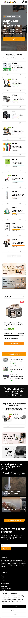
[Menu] (2, 2)
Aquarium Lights (13, 374)
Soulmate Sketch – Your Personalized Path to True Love (18, 227)
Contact (3, 580)
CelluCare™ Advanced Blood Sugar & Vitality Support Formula (17, 211)
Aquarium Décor (13, 365)
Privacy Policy (4, 586)
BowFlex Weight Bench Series (17, 179)
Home (2, 576)
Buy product (14, 343)
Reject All (14, 615)
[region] (14, 604)
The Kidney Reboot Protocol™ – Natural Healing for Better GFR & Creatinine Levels (18, 163)
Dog (11, 357)
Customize (14, 611)
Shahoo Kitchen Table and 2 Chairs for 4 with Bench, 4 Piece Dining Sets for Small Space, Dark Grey (17, 99)
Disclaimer (4, 590)
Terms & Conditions (6, 588)
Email (2, 543)
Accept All (14, 607)
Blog (2, 578)
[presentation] (4, 417)
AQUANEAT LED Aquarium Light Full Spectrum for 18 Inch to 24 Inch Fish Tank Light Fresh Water (16, 377)
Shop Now (14, 41)
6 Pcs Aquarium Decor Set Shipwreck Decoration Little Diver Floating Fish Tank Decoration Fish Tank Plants (17, 368)
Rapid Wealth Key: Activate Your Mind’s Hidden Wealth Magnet (17, 115)
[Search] (19, 2)
